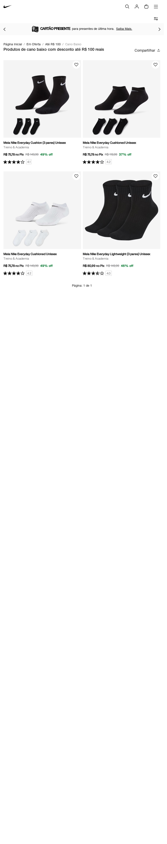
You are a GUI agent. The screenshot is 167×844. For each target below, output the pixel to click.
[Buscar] (127, 6)
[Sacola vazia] (146, 6)
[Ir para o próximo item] (159, 29)
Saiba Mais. (124, 28)
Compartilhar (145, 50)
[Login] (136, 6)
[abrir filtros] (156, 18)
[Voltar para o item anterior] (4, 29)
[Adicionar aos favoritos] (76, 65)
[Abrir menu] (156, 6)
